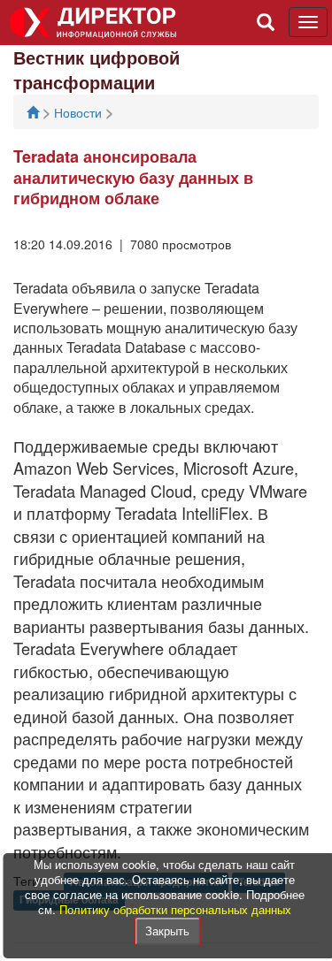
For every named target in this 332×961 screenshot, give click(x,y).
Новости (79, 112)
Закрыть (167, 930)
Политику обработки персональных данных (175, 909)
